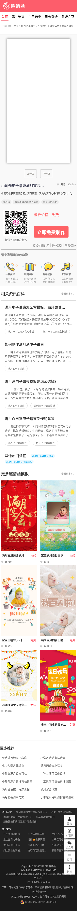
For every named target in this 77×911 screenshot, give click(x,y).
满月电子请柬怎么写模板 (21, 331)
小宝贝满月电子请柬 (43, 456)
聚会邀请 (51, 17)
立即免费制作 (51, 232)
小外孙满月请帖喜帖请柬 (17, 781)
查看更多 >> (67, 294)
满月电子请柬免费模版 (55, 331)
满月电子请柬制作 (17, 442)
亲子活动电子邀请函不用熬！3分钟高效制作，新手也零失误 (63, 839)
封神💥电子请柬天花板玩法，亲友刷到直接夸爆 (39, 839)
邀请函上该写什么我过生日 (17, 817)
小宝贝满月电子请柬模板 (19, 462)
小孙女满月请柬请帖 (52, 773)
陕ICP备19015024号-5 (38, 882)
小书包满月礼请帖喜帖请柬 (57, 797)
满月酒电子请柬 (16, 368)
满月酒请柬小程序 (51, 765)
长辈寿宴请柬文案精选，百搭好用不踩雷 (63, 850)
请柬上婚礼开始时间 (61, 812)
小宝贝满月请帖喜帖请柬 (55, 781)
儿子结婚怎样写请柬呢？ (39, 834)
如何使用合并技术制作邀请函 (31, 812)
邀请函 (6, 202)
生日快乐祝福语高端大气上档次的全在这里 (63, 834)
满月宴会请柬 (48, 789)
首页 (5, 17)
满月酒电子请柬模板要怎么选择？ (31, 381)
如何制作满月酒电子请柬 (24, 344)
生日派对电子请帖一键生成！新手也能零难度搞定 (14, 845)
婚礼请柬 (18, 17)
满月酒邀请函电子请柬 (26, 202)
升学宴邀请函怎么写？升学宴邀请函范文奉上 (14, 834)
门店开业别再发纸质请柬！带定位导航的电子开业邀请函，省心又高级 (14, 850)
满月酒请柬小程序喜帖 (16, 789)
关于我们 (38, 878)
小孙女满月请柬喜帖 (14, 773)
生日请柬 (34, 17)
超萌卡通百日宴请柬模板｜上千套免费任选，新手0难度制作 (39, 845)
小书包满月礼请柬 (13, 765)
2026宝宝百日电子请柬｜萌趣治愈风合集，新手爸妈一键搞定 (63, 845)
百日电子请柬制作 (45, 442)
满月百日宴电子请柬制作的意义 (29, 418)
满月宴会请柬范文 (13, 797)
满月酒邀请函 (28, 25)
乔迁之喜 (68, 17)
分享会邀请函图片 (45, 817)
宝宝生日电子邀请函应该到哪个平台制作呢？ (14, 839)
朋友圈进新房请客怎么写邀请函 (20, 821)
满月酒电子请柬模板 (44, 405)
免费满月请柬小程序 (14, 758)
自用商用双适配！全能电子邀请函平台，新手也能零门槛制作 (39, 850)
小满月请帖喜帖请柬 (52, 758)
